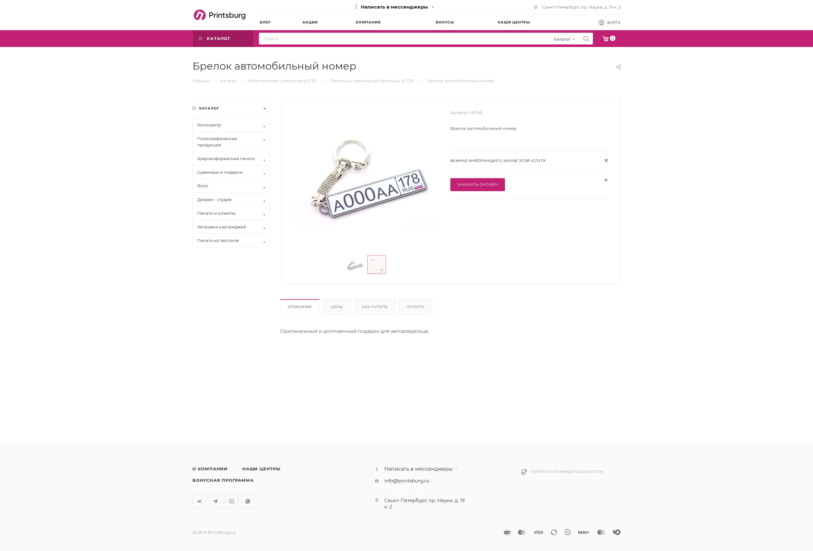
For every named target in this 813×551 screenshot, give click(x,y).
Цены (337, 307)
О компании (210, 468)
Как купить (375, 307)
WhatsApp (248, 501)
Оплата (415, 307)
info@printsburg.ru (406, 481)
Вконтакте (199, 501)
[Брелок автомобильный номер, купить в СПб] (365, 178)
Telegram (215, 501)
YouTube (232, 501)
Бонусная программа (222, 480)
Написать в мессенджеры (394, 7)
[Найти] (586, 38)
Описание (300, 307)
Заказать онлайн (477, 184)
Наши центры (261, 468)
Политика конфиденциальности (567, 472)
